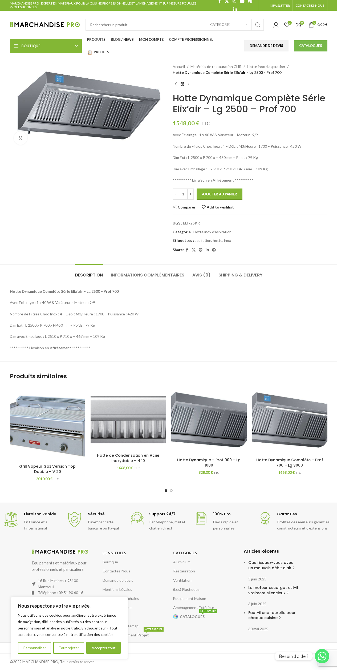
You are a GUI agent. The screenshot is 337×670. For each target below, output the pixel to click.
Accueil (179, 66)
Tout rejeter (69, 647)
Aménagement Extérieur (193, 607)
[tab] (89, 272)
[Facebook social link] (187, 250)
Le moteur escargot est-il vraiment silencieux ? (273, 590)
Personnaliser (34, 647)
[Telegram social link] (213, 250)
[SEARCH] (258, 25)
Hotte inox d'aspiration (266, 66)
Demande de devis (118, 580)
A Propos (110, 616)
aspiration (203, 240)
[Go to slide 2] (171, 490)
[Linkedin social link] (235, 9)
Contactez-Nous (116, 571)
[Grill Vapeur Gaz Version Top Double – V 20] (47, 424)
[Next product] (188, 84)
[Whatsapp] (322, 656)
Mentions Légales (117, 589)
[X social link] (193, 250)
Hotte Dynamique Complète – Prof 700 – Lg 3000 (289, 462)
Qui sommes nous (117, 607)
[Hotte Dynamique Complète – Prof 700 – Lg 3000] (289, 420)
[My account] (276, 24)
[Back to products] (182, 84)
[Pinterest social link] (200, 250)
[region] (69, 628)
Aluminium (181, 562)
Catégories (185, 553)
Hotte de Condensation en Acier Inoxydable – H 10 (128, 458)
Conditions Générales (121, 598)
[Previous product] (176, 84)
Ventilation (182, 580)
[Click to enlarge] (20, 138)
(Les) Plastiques (186, 589)
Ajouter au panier (219, 194)
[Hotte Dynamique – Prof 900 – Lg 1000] (209, 420)
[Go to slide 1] (166, 490)
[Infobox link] (32, 521)
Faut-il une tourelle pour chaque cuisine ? (272, 615)
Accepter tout (104, 647)
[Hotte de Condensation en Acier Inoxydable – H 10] (128, 418)
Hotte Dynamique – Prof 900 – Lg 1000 (209, 462)
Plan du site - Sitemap (121, 626)
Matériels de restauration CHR (215, 66)
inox (227, 240)
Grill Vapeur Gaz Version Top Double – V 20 (47, 469)
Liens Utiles (114, 553)
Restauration (184, 571)
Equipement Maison (189, 598)
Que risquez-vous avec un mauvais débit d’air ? (271, 565)
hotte (217, 240)
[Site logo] (45, 24)
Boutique (110, 562)
